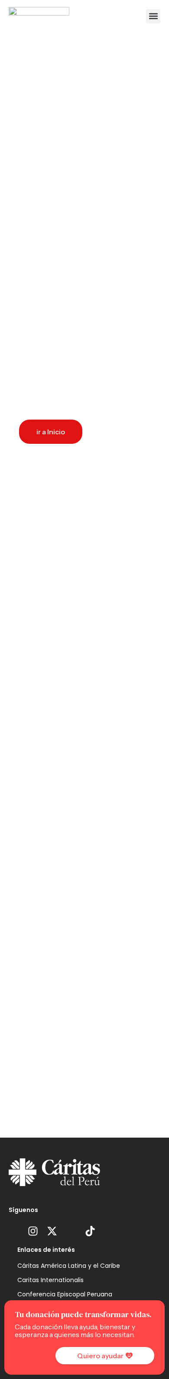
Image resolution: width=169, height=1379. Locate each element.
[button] (153, 16)
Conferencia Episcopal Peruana (64, 1294)
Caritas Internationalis (50, 1280)
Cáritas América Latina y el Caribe (68, 1265)
